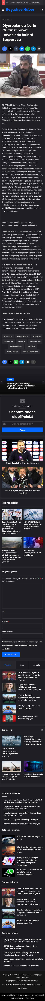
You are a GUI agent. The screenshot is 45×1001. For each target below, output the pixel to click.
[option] (22, 381)
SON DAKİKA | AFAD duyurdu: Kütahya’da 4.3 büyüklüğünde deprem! (33, 525)
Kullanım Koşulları (17, 998)
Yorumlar (36, 665)
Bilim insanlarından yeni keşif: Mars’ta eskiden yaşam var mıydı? (30, 849)
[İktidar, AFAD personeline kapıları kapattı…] (9, 709)
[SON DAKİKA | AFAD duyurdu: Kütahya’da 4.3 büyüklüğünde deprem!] (33, 514)
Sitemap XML (8, 975)
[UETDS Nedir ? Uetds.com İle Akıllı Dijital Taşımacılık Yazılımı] (11, 741)
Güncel (37, 336)
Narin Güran (16, 346)
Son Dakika (13, 351)
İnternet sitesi (7, 632)
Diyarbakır (23, 336)
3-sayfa (8, 336)
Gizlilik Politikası (24, 995)
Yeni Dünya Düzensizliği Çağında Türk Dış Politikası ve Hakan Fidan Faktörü (33, 740)
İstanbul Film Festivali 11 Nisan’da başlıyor (28, 717)
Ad (3, 611)
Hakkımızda (5, 995)
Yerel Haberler (31, 351)
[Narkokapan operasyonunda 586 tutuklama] (33, 542)
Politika (31, 346)
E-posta (5, 622)
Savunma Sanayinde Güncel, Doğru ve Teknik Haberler (11, 776)
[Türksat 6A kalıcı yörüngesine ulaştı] (8, 839)
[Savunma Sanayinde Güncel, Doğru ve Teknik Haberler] (11, 766)
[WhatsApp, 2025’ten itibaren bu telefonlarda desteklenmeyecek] (8, 872)
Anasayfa (7, 20)
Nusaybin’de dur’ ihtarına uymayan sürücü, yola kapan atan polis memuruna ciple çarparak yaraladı (11, 556)
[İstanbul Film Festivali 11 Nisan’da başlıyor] (9, 718)
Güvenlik (9, 341)
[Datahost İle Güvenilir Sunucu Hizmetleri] (33, 766)
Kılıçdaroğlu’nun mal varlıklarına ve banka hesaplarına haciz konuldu (29, 687)
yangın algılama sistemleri (11, 984)
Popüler (8, 665)
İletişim (13, 995)
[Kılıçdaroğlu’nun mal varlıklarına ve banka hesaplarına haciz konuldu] (9, 687)
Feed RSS (33, 975)
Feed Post (25, 977)
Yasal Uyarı (30, 998)
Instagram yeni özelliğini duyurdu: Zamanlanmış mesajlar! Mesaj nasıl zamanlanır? (27, 861)
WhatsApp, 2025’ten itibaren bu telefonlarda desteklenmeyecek (29, 872)
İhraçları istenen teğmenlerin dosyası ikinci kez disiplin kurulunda (29, 697)
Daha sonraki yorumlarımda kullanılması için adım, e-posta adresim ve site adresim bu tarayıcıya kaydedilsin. (22, 645)
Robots (25, 975)
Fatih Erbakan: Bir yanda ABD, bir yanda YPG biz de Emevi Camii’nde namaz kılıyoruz (29, 676)
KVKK (41, 995)
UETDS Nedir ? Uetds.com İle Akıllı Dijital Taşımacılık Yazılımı (10, 752)
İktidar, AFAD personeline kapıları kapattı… (29, 707)
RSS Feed (17, 975)
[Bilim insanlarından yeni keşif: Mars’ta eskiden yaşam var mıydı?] (8, 850)
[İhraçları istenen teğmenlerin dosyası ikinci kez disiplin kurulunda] (9, 698)
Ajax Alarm (26, 984)
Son (22, 665)
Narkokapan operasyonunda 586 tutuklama (32, 552)
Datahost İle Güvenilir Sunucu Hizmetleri (33, 775)
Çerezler (34, 995)
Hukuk (22, 341)
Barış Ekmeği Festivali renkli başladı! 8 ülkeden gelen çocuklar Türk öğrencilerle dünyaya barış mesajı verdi (11, 528)
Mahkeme (36, 341)
